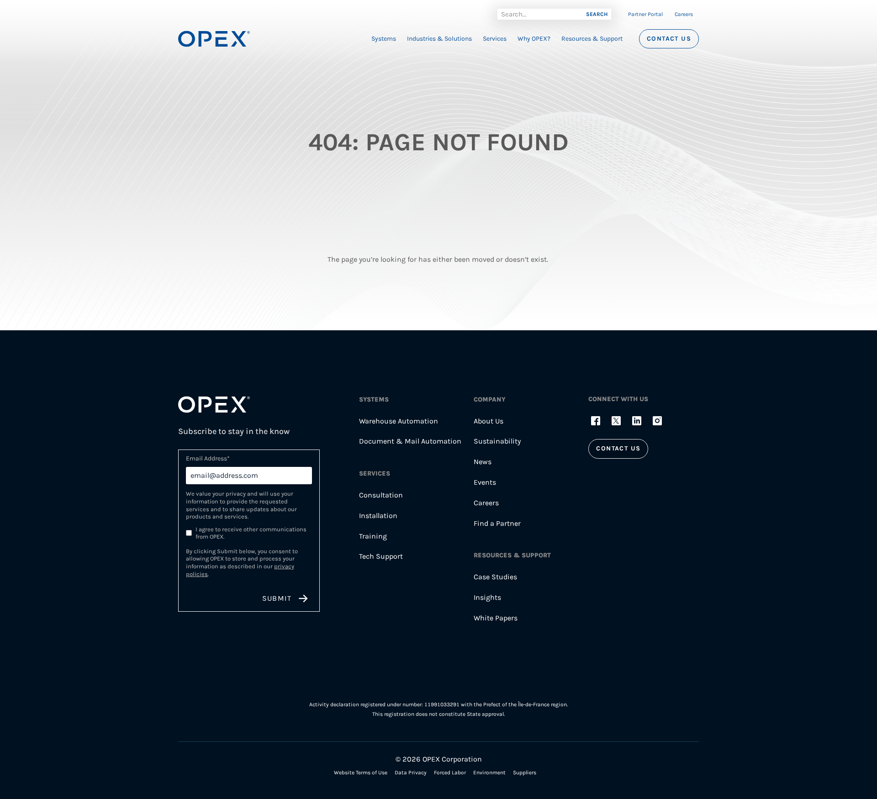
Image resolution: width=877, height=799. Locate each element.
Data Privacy (411, 772)
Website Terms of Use (360, 772)
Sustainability (497, 441)
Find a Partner (497, 523)
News (482, 461)
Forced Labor (450, 772)
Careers (684, 14)
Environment (489, 772)
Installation (378, 515)
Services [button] (495, 38)
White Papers (496, 618)
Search (597, 14)
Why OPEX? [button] (534, 38)
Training (373, 536)
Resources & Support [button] (592, 38)
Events (485, 482)
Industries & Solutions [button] (439, 38)
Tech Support (381, 556)
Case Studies (495, 576)
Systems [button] (383, 38)
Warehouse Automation (398, 421)
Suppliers (524, 772)
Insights (487, 597)
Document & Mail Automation (410, 441)
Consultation (381, 495)
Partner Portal (645, 14)
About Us (488, 421)
